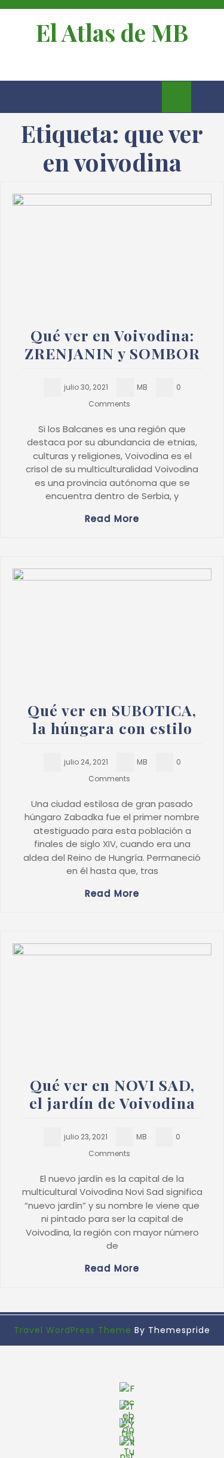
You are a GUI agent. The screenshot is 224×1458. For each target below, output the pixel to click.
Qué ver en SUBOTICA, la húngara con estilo (112, 719)
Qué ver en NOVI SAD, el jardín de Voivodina (112, 1093)
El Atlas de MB (112, 32)
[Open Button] (19, 97)
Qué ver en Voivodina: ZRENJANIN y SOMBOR (112, 344)
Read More (112, 518)
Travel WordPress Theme (72, 1330)
